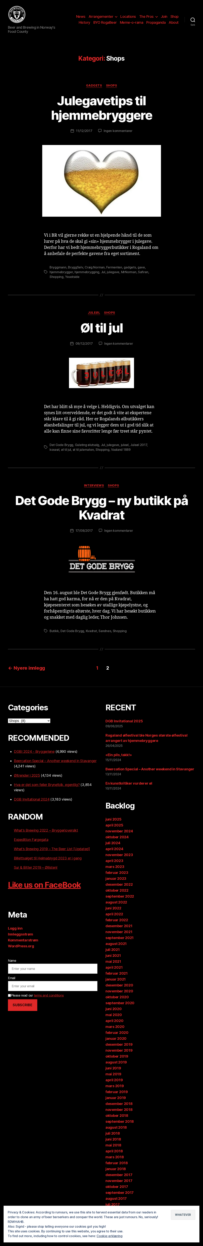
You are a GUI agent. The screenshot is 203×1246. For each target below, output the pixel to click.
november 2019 (119, 1050)
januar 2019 (115, 1098)
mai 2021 (113, 961)
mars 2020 (114, 1027)
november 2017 (118, 1181)
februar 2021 (116, 973)
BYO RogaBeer (105, 22)
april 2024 (114, 849)
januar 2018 (115, 1169)
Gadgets (94, 85)
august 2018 (116, 1127)
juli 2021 (112, 950)
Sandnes (105, 631)
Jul (103, 272)
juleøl (125, 445)
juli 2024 (112, 843)
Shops (111, 85)
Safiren (143, 272)
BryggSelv (75, 267)
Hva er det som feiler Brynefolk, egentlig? (47, 785)
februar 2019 (116, 1092)
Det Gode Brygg (61, 445)
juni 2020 (113, 1009)
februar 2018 (116, 1163)
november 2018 (119, 1110)
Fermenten (114, 267)
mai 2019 (113, 1074)
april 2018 (114, 1151)
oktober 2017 (116, 1187)
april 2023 (114, 861)
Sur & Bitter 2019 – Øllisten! (35, 867)
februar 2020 (116, 1032)
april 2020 (114, 1021)
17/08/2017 (84, 531)
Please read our (37, 995)
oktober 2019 (116, 1056)
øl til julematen (83, 450)
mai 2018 (113, 1145)
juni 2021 (113, 955)
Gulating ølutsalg (87, 445)
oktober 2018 (116, 1115)
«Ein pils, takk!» (118, 755)
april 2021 (114, 967)
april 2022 (114, 914)
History (84, 22)
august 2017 (116, 1198)
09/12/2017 (84, 343)
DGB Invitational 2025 (124, 721)
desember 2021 (118, 926)
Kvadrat (91, 631)
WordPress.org (21, 946)
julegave (113, 272)
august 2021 (116, 944)
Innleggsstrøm (20, 934)
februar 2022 (116, 920)
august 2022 (116, 902)
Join (164, 16)
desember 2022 (119, 884)
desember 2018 (119, 1104)
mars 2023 (114, 867)
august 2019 (116, 1062)
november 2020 (119, 991)
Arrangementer (101, 16)
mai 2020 (113, 1015)
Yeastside (72, 277)
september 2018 (119, 1121)
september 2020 (119, 1003)
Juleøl (94, 312)
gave (141, 267)
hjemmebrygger (61, 272)
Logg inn (15, 928)
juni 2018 (113, 1139)
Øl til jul (101, 327)
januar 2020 (115, 1038)
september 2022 (119, 896)
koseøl (54, 450)
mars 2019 (114, 1086)
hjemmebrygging (87, 272)
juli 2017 (112, 1204)
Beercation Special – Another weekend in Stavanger (55, 761)
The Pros (146, 16)
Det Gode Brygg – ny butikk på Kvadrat (101, 507)
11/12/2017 (84, 131)
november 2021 (118, 932)
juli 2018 (112, 1133)
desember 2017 (118, 1175)
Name (12, 961)
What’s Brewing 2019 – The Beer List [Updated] (52, 849)
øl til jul (66, 450)
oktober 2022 (116, 890)
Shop (174, 16)
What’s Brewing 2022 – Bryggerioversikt (46, 830)
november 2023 (119, 855)
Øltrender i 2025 (27, 775)
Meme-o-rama (131, 22)
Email (11, 978)
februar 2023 (116, 873)
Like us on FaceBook (44, 885)
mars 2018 (114, 1157)
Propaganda (156, 22)
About (174, 22)
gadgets (130, 267)
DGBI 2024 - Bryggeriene (34, 751)
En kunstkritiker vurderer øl (128, 783)
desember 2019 (119, 1044)
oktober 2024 (117, 837)
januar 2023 (115, 878)
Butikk (54, 631)
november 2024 (119, 831)
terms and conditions (49, 995)
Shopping (56, 277)
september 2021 (119, 938)
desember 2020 (119, 985)
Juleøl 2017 (138, 445)
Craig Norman (95, 267)
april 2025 (114, 825)
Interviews (94, 485)
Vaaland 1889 (121, 450)
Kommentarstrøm (23, 940)
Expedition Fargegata (31, 840)
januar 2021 (115, 979)
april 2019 (114, 1080)
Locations (128, 16)
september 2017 (119, 1192)
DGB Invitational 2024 (31, 799)
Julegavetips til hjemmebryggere (101, 108)
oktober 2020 (117, 997)
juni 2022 (113, 908)
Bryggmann (58, 267)
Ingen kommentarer (118, 131)
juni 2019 (113, 1068)
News (80, 16)
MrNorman (128, 272)
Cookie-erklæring (110, 1236)
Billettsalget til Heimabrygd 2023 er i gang (47, 858)
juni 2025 (113, 819)
